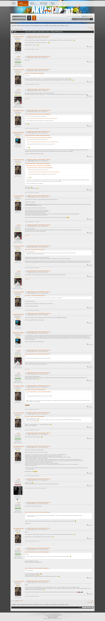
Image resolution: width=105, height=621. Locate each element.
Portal (14, 3)
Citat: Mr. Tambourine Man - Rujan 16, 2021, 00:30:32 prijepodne (37, 568)
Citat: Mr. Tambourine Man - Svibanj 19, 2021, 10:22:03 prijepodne (37, 135)
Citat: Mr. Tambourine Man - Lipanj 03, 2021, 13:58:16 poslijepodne (38, 391)
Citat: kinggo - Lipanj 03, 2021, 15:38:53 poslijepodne (35, 389)
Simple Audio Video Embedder (52, 616)
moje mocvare (27, 98)
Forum (23, 3)
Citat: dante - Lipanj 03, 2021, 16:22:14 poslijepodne (35, 416)
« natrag (88, 27)
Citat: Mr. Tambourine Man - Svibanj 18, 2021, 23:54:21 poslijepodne (37, 114)
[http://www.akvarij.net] (17, 499)
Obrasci (33, 3)
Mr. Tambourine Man (19, 36)
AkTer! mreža (43, 3)
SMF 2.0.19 (46, 614)
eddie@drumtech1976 (18, 132)
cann (44, 25)
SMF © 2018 (51, 614)
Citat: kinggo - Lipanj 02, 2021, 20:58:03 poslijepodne (35, 295)
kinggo (18, 89)
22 (19, 29)
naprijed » (92, 27)
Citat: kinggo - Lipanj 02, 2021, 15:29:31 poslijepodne (35, 249)
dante (18, 56)
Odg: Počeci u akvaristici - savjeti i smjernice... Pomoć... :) (39, 36)
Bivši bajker (90, 16)
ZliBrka (47, 25)
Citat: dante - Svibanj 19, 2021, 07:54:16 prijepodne (34, 73)
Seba (19, 479)
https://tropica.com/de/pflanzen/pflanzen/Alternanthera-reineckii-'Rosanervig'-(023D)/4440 (41, 118)
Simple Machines (57, 614)
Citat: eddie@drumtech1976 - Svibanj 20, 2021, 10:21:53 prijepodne (37, 163)
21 (18, 29)
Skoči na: (80, 607)
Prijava (53, 3)
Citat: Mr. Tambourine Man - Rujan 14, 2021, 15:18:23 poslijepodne (37, 512)
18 (14, 29)
